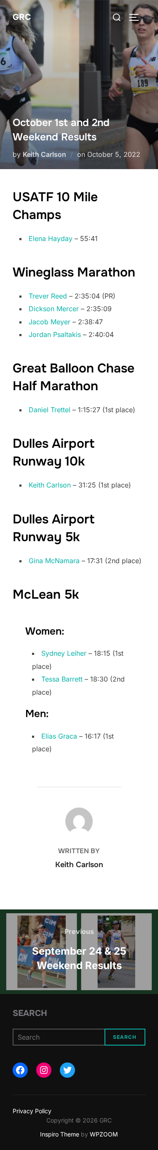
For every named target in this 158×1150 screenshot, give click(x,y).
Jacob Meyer (49, 322)
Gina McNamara (54, 560)
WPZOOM (104, 1134)
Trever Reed (48, 296)
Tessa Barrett (62, 679)
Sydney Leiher (63, 653)
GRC (22, 17)
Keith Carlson (44, 154)
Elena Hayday (50, 238)
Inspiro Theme (59, 1134)
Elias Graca (59, 736)
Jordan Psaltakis (55, 334)
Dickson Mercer (54, 308)
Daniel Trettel (49, 409)
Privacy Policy (32, 1110)
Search (30, 1013)
